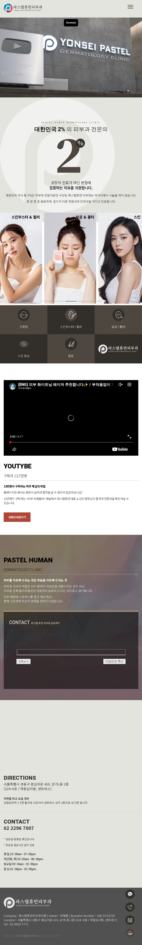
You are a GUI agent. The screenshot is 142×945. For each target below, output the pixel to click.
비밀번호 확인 (114, 661)
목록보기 (23, 661)
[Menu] (130, 7)
